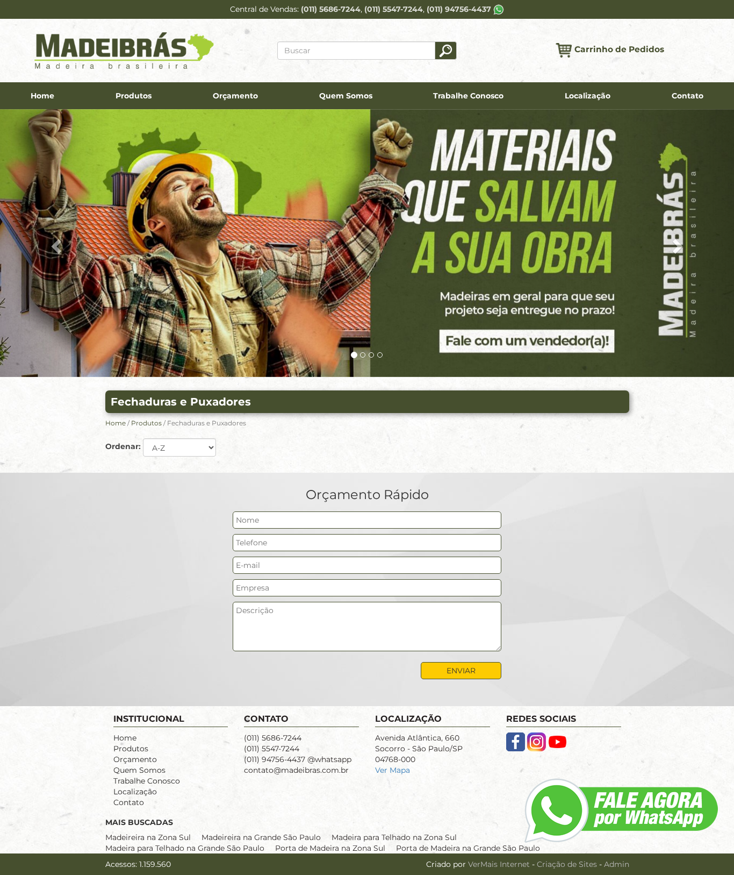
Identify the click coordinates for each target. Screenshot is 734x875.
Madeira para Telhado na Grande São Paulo (184, 848)
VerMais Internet (499, 864)
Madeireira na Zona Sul (148, 837)
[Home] (124, 50)
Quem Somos (345, 96)
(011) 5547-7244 (393, 9)
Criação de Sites (567, 864)
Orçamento (235, 96)
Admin (616, 864)
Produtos (134, 96)
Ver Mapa (392, 770)
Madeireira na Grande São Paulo (261, 837)
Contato (687, 96)
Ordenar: (123, 446)
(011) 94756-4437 (460, 9)
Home (42, 96)
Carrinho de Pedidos (619, 50)
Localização (587, 96)
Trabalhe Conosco (468, 96)
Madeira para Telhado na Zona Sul (394, 837)
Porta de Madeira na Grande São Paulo (468, 848)
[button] (55, 243)
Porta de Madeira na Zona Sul (330, 848)
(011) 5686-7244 (331, 9)
